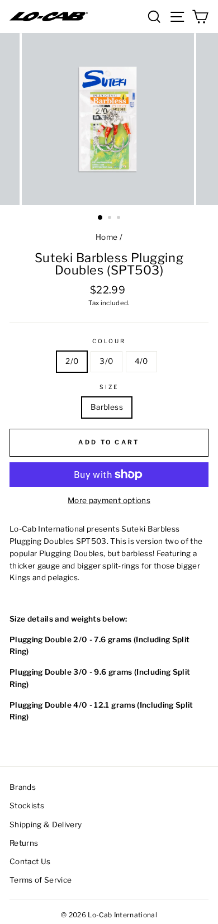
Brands (23, 787)
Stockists (27, 805)
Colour (109, 341)
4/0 (141, 361)
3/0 (106, 361)
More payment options (109, 500)
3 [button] (119, 218)
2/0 (71, 361)
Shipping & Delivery (46, 824)
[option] (109, 119)
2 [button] (110, 218)
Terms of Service (41, 879)
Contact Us (30, 861)
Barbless (107, 406)
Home (106, 237)
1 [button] (100, 218)
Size (109, 387)
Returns (24, 842)
